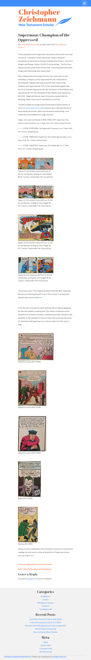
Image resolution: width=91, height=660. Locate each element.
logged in (32, 578)
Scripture (45, 606)
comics (21, 47)
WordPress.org (45, 652)
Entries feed (45, 645)
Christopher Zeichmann (30, 44)
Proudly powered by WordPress (17, 656)
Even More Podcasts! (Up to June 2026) (45, 619)
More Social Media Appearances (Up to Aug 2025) (45, 625)
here (40, 297)
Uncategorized (45, 609)
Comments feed (45, 648)
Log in (45, 642)
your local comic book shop (33, 108)
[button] (84, 3)
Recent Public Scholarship (45, 629)
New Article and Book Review (45, 632)
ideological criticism (45, 603)
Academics (62, 44)
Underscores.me (59, 656)
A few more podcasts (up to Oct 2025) (45, 622)
